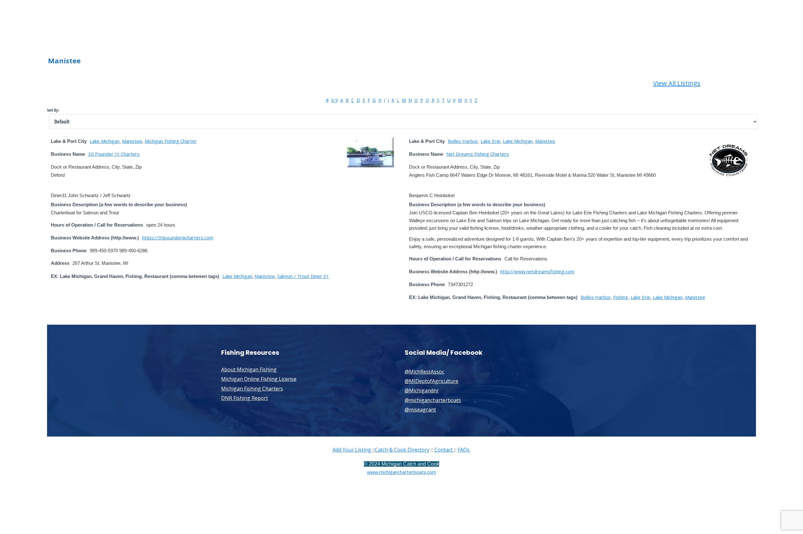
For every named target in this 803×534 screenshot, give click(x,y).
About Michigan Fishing (249, 369)
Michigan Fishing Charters (252, 388)
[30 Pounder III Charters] (370, 165)
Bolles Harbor (463, 141)
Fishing (620, 297)
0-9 (334, 100)
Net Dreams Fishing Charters (477, 154)
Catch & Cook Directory (402, 449)
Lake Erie (490, 141)
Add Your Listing (352, 449)
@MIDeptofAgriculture (431, 381)
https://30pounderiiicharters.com (177, 237)
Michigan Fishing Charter (171, 141)
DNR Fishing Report (244, 398)
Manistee (132, 141)
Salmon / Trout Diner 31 (303, 276)
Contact (444, 449)
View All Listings (676, 83)
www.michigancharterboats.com (401, 472)
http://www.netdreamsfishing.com (537, 271)
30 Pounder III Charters (114, 154)
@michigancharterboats (433, 400)
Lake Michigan (105, 141)
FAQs (464, 449)
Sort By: (53, 110)
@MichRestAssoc (424, 371)
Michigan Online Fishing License (258, 378)
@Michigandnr (422, 390)
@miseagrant (420, 409)
